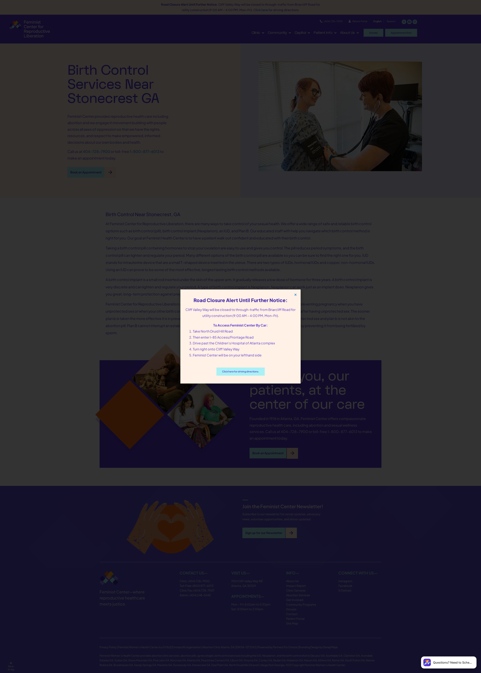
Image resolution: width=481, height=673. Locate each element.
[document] (240, 336)
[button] (295, 294)
